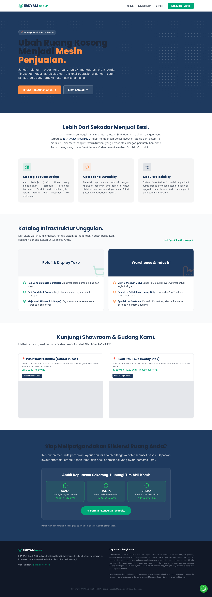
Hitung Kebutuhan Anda (37, 89)
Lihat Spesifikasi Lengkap (177, 240)
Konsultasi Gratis (180, 5)
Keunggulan (144, 5)
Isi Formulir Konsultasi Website (106, 510)
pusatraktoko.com (41, 564)
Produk (130, 5)
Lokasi (159, 5)
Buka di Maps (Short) (32, 375)
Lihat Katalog (76, 89)
